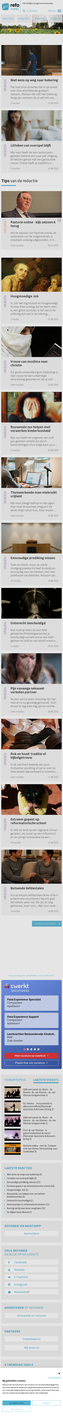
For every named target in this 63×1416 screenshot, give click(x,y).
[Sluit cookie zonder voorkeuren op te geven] (59, 1373)
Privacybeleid (54, 1377)
